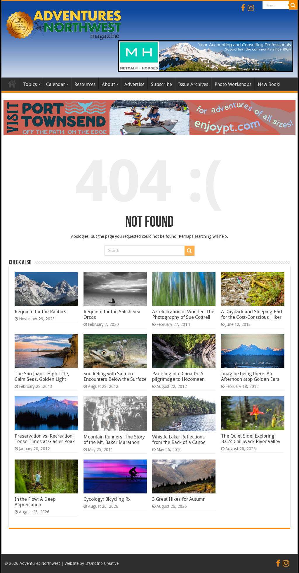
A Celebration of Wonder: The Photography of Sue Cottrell (183, 314)
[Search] (293, 5)
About (108, 84)
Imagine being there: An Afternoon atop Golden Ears (250, 376)
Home (12, 84)
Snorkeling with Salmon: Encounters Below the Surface (115, 376)
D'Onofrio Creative (102, 563)
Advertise (134, 84)
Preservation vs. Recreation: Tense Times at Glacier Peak (45, 438)
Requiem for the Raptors (40, 311)
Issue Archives (193, 84)
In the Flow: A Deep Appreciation (35, 501)
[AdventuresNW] (64, 24)
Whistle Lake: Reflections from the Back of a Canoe (179, 439)
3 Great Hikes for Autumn (179, 499)
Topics (30, 84)
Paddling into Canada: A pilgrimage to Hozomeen (178, 376)
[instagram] (251, 7)
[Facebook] (243, 7)
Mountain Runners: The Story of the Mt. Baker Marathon (114, 439)
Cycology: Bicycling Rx (107, 499)
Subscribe (161, 84)
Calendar (55, 84)
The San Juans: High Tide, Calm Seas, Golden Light (42, 376)
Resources (84, 84)
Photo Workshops (233, 84)
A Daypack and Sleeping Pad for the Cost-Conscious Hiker (251, 314)
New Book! (269, 84)
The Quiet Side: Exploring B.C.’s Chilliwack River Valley (250, 438)
